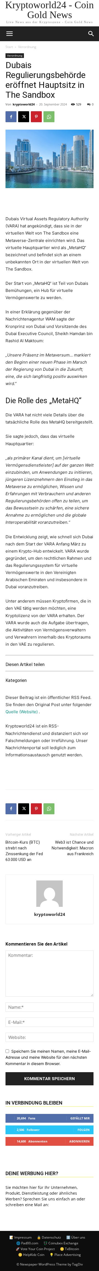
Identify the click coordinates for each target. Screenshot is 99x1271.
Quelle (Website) (22, 711)
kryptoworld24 (24, 104)
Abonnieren (79, 1141)
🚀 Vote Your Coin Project (35, 1249)
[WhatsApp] (48, 116)
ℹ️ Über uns (75, 1237)
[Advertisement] (50, 772)
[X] (23, 116)
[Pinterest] (36, 116)
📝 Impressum (20, 1237)
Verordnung (27, 46)
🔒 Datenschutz (49, 1237)
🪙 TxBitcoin (69, 1249)
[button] (91, 33)
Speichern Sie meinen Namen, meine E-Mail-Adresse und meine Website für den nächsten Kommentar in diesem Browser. (48, 1057)
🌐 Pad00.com (27, 1243)
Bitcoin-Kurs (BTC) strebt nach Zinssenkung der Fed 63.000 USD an (24, 851)
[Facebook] (11, 116)
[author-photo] (49, 906)
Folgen (84, 1130)
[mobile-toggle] (9, 33)
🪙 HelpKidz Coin (31, 1254)
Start (9, 46)
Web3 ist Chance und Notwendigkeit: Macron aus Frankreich (73, 848)
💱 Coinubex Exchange (60, 1243)
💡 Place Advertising (65, 1254)
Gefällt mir (80, 1118)
